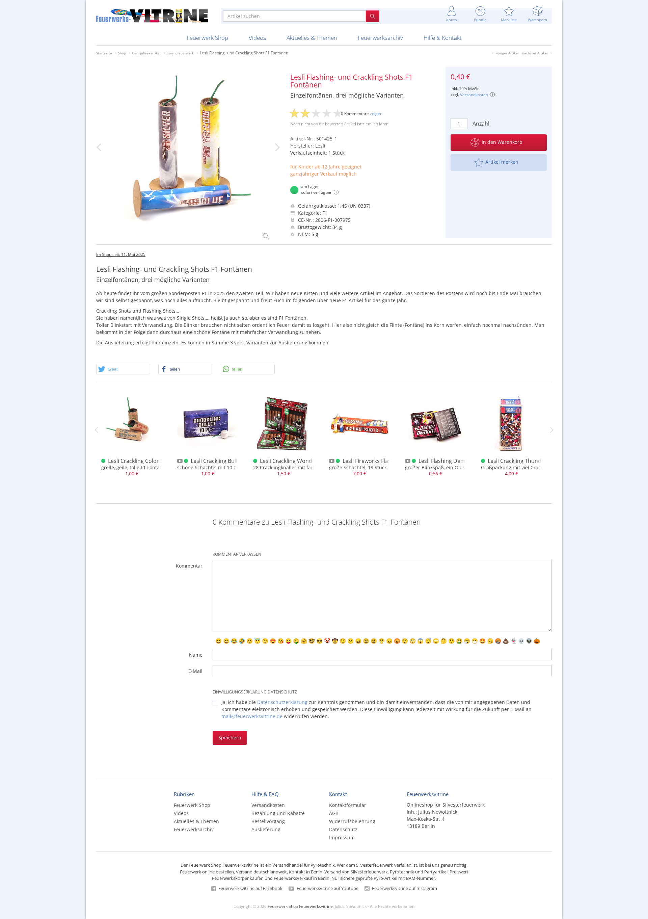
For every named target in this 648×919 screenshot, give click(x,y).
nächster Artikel (535, 53)
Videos (257, 38)
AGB (334, 813)
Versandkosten (474, 95)
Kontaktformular (347, 805)
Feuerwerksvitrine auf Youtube (327, 888)
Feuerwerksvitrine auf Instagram (404, 888)
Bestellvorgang (268, 821)
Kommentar (189, 565)
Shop (122, 53)
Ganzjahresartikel (146, 53)
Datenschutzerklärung (282, 702)
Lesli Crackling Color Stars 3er (145, 461)
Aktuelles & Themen (312, 38)
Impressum (342, 837)
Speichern (229, 737)
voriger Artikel (507, 53)
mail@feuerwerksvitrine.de (251, 716)
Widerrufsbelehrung (352, 821)
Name (195, 655)
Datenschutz (343, 829)
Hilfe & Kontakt (443, 38)
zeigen (376, 113)
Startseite (104, 53)
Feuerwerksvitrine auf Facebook (249, 888)
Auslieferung (265, 829)
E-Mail (195, 671)
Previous (96, 430)
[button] (123, 369)
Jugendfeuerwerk (180, 53)
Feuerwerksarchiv (380, 38)
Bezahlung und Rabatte (278, 813)
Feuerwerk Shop (207, 38)
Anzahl (481, 123)
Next (552, 430)
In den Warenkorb (502, 142)
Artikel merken (501, 162)
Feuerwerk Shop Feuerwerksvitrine (300, 906)
